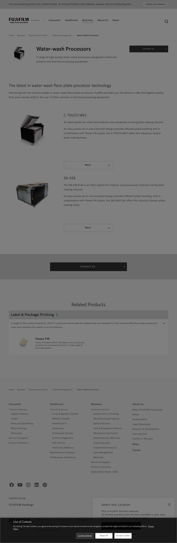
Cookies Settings (85, 536)
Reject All (104, 536)
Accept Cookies (123, 536)
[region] (88, 530)
